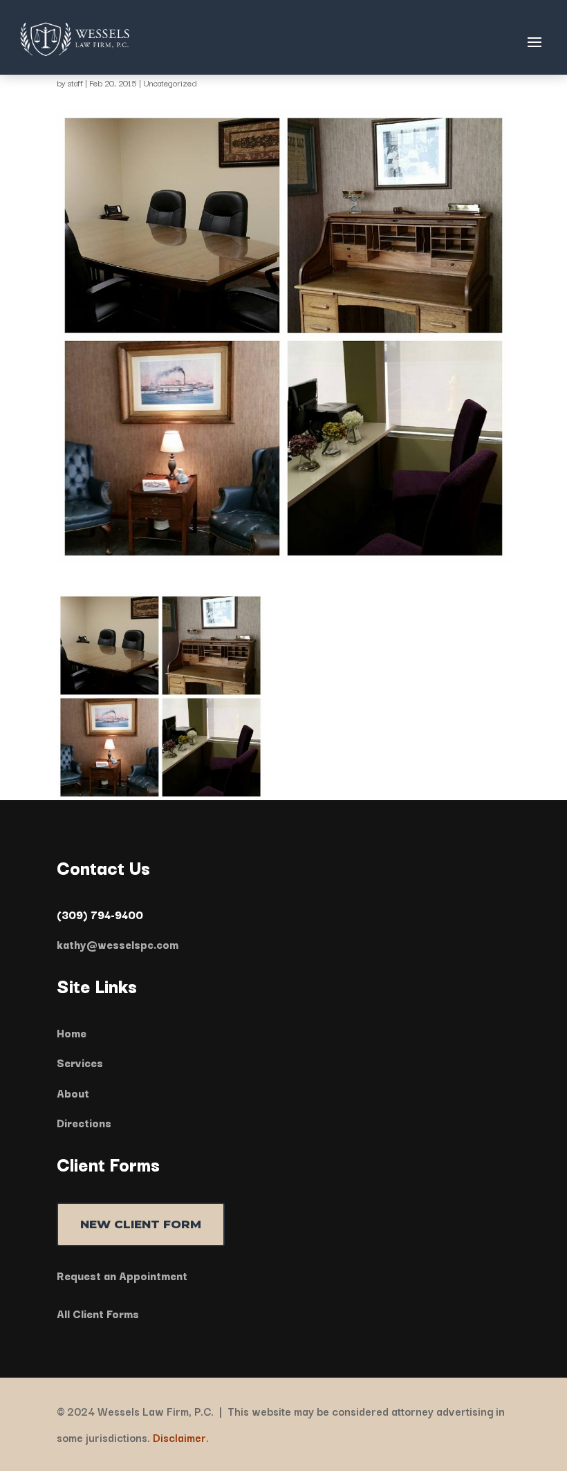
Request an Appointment (122, 1275)
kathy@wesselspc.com (117, 944)
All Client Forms (98, 1313)
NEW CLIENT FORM (140, 1224)
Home (71, 1032)
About (73, 1092)
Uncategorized (170, 82)
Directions (84, 1122)
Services (80, 1062)
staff (75, 82)
